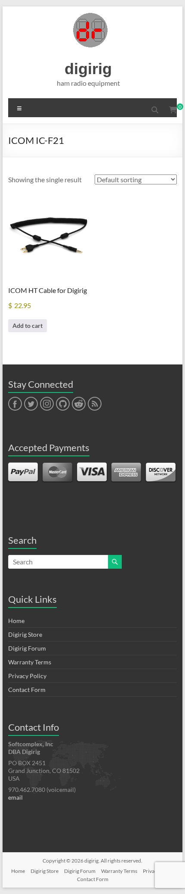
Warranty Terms (29, 662)
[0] (173, 110)
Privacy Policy (27, 675)
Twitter (31, 404)
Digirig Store (25, 634)
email (15, 797)
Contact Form (27, 689)
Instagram (47, 404)
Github (62, 404)
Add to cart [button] (27, 325)
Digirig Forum (27, 648)
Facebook (15, 404)
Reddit (79, 404)
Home (16, 620)
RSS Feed (94, 404)
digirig (88, 69)
